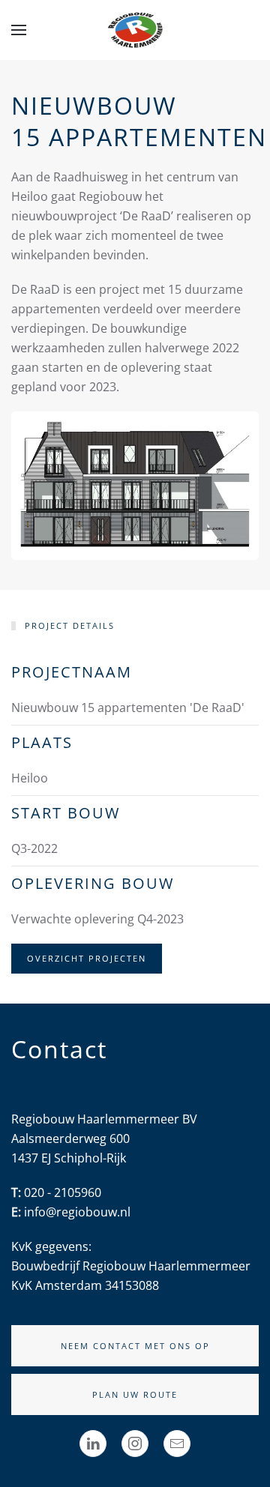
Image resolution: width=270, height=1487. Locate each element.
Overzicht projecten (86, 958)
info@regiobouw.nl (77, 1212)
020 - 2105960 (62, 1192)
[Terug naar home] (135, 30)
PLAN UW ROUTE (135, 1394)
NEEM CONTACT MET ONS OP (135, 1345)
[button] (18, 30)
